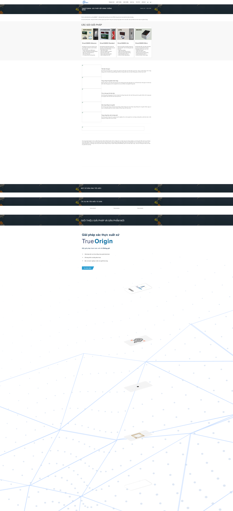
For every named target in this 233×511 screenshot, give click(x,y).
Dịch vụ (132, 2)
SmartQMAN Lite (123, 43)
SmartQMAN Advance (89, 43)
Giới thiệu (118, 2)
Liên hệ (143, 2)
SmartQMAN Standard (107, 43)
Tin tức (138, 2)
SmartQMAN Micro (141, 43)
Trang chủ (111, 2)
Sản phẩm (125, 2)
